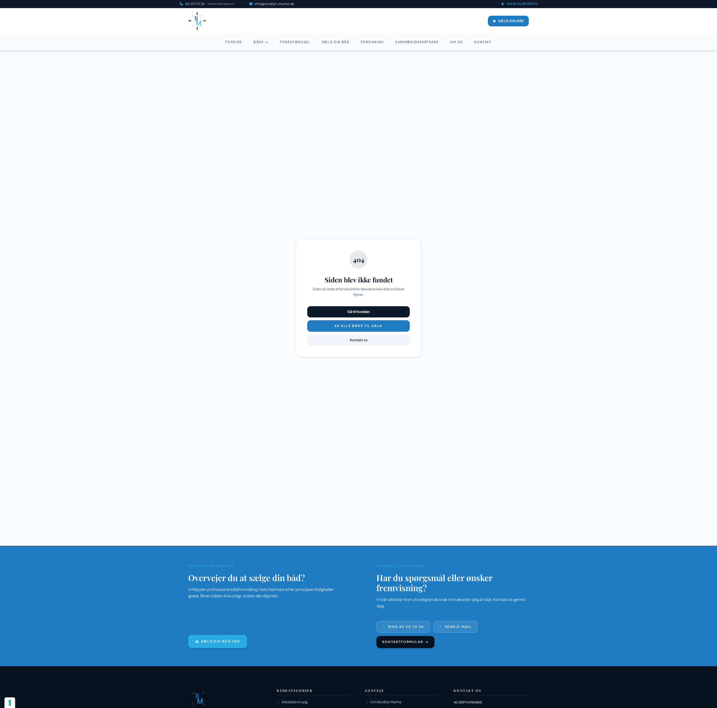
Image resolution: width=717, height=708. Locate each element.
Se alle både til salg (358, 326)
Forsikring (372, 42)
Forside (233, 42)
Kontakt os (358, 340)
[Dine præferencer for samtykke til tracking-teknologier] (9, 702)
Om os (456, 42)
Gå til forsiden (358, 312)
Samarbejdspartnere (417, 42)
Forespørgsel (295, 42)
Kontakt (483, 42)
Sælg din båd (336, 42)
